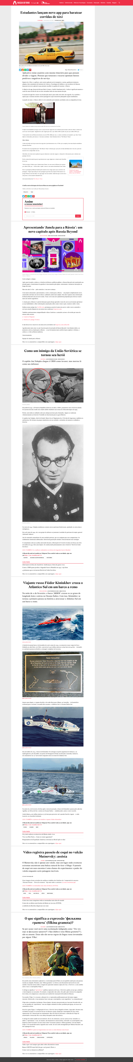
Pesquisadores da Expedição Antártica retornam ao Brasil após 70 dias (43, 839)
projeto (25, 192)
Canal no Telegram (29, 317)
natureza (36, 893)
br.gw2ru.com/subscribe (62, 325)
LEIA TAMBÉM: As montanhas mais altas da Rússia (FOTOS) (40, 885)
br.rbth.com (40, 307)
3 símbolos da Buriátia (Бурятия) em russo (35, 906)
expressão (50, 1037)
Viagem (114, 2)
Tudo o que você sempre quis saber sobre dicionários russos (40, 1044)
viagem (31, 827)
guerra (25, 557)
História (103, 2)
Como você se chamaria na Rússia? (33, 1050)
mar (37, 827)
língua (25, 1037)
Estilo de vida (68, 2)
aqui (64, 1059)
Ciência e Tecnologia (79, 2)
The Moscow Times (37, 178)
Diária (33, 212)
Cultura (61, 2)
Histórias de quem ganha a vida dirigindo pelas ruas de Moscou (75, 172)
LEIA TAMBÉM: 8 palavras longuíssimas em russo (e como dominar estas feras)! (45, 1030)
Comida (109, 2)
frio (30, 893)
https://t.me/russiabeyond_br (33, 555)
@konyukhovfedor (26, 642)
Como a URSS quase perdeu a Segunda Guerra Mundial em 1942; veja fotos (45, 567)
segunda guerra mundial (37, 557)
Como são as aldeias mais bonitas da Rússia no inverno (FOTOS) (41, 903)
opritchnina (39, 990)
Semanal (28, 212)
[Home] (14, 3)
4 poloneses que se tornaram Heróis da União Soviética (39, 570)
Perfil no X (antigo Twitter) (32, 319)
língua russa (40, 1037)
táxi (32, 192)
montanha (50, 893)
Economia (89, 2)
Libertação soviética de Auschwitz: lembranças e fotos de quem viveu (43, 565)
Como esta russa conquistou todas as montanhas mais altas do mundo (43, 900)
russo (25, 827)
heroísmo (49, 557)
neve (24, 893)
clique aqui (58, 342)
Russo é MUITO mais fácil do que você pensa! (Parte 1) (39, 1047)
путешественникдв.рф (68, 882)
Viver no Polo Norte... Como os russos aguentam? (37, 837)
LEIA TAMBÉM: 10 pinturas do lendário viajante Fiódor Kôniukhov (42, 819)
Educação (96, 2)
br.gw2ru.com (57, 309)
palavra (32, 1037)
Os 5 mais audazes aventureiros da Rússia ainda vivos (38, 834)
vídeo (43, 893)
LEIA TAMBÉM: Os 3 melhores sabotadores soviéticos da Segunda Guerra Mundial (46, 550)
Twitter (81, 69)
